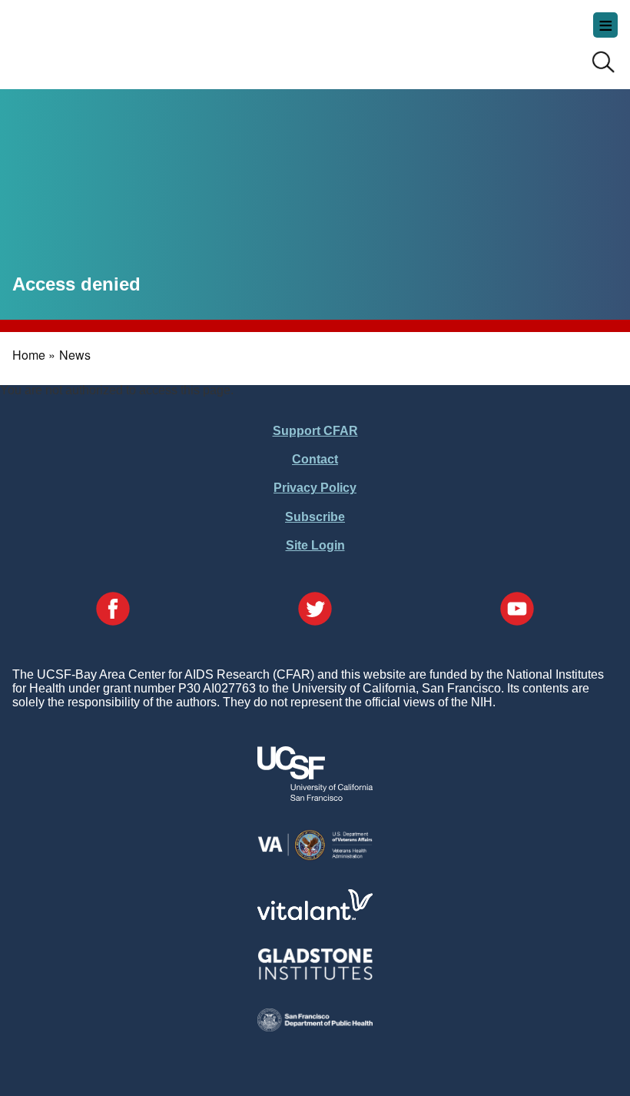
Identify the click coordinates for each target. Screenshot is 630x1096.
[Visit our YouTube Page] (517, 610)
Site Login (315, 545)
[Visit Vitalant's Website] (315, 915)
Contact (315, 459)
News (75, 355)
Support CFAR (315, 430)
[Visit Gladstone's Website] (315, 976)
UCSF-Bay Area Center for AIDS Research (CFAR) (89, 38)
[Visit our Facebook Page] (113, 610)
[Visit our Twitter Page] (315, 610)
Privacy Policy (315, 487)
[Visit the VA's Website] (315, 857)
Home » (33, 355)
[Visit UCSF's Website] (315, 796)
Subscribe (315, 516)
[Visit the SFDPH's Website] (315, 1027)
